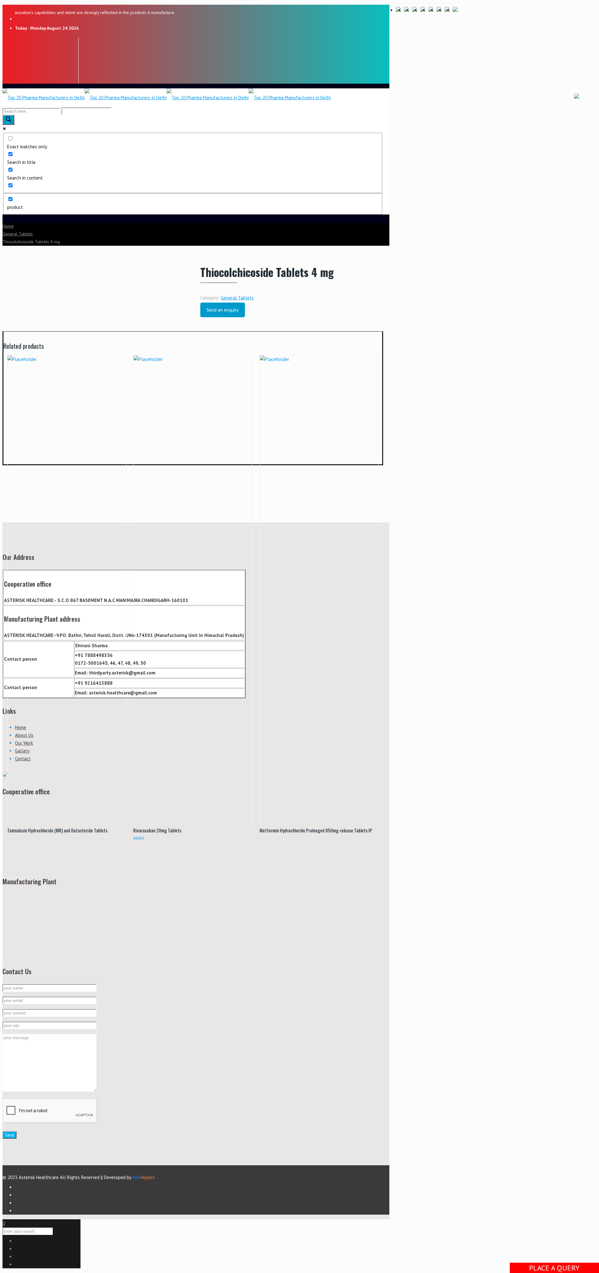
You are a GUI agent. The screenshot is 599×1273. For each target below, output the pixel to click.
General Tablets (17, 234)
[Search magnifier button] (8, 120)
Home (8, 226)
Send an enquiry (223, 310)
